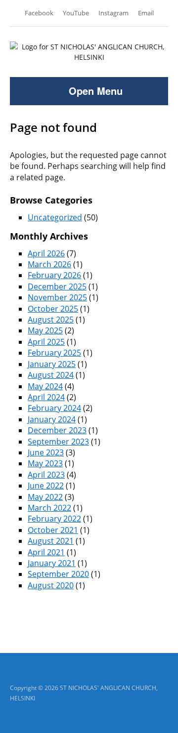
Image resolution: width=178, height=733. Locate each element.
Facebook (39, 12)
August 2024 (51, 374)
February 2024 (54, 408)
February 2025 (54, 352)
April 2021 (46, 552)
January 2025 (52, 364)
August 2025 (51, 319)
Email (146, 12)
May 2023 (45, 463)
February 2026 (54, 275)
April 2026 (46, 253)
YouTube (76, 12)
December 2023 (57, 430)
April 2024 (46, 397)
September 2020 (58, 574)
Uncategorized (55, 217)
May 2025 (45, 330)
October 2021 (53, 530)
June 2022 (46, 485)
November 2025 (57, 297)
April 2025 (46, 341)
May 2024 (45, 386)
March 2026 (49, 264)
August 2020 (51, 585)
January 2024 (52, 419)
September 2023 (58, 441)
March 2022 (49, 507)
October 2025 (53, 308)
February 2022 (54, 518)
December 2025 (57, 286)
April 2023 (46, 474)
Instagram (113, 12)
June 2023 (46, 452)
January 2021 (52, 563)
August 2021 (51, 540)
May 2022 (45, 496)
